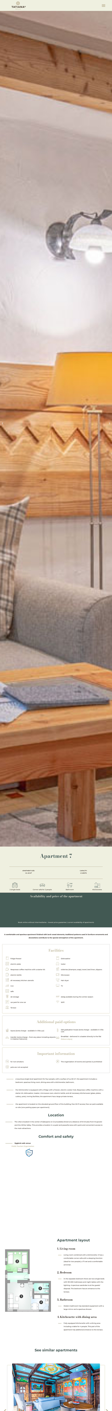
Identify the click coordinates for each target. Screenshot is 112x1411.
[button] (103, 5)
